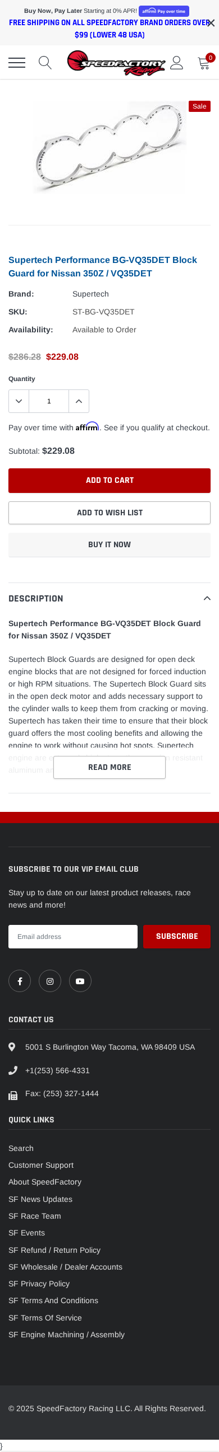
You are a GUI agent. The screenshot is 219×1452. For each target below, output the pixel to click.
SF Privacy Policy (39, 1283)
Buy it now (109, 545)
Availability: (30, 329)
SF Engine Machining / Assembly (66, 1334)
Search (21, 1148)
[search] (45, 63)
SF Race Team (34, 1215)
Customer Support (41, 1164)
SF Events (26, 1232)
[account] (177, 62)
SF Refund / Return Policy (54, 1250)
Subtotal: (24, 451)
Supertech (90, 293)
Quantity (21, 379)
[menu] (16, 62)
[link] (19, 981)
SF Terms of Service (45, 1317)
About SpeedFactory (44, 1181)
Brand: (21, 293)
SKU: (18, 311)
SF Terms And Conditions (53, 1300)
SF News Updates (40, 1199)
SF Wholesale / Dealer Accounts (65, 1266)
